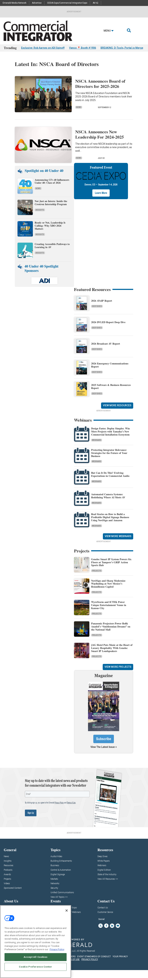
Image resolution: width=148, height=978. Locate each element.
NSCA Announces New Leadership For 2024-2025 (99, 134)
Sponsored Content (13, 888)
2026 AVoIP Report (101, 301)
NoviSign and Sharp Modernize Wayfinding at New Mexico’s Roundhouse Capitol (108, 584)
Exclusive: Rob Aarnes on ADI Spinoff (43, 47)
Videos (7, 883)
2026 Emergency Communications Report (109, 365)
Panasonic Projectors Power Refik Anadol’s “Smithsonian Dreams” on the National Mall (110, 626)
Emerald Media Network (14, 3)
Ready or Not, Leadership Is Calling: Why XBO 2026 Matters (50, 226)
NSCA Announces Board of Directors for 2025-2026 (100, 83)
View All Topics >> (59, 897)
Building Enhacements (61, 861)
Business (55, 865)
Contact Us (102, 908)
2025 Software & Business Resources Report (111, 386)
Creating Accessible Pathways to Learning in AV (52, 245)
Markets (54, 879)
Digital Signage (58, 874)
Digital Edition (104, 870)
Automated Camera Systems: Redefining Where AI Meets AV (108, 495)
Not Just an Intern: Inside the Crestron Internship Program (51, 202)
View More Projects (118, 666)
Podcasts (8, 870)
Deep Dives (97, 306)
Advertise (37, 3)
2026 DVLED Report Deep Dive (108, 322)
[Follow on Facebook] (106, 926)
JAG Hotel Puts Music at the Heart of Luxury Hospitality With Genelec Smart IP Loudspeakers (111, 648)
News (78, 107)
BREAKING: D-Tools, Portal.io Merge (122, 47)
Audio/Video (56, 856)
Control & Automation (61, 870)
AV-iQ (95, 3)
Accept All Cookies (35, 957)
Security (54, 888)
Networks (55, 883)
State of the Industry (106, 874)
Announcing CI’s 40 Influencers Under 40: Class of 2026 (52, 181)
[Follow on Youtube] (118, 926)
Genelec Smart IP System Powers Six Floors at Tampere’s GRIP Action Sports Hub (111, 562)
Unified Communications (62, 892)
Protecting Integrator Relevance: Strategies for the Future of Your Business (109, 453)
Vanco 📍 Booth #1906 (82, 47)
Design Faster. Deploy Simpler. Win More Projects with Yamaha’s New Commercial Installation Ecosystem (110, 431)
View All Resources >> (107, 879)
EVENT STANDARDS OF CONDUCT (94, 956)
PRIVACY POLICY (89, 959)
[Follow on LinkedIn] (112, 926)
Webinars (96, 440)
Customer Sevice (105, 912)
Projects (96, 571)
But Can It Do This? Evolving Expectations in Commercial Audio (110, 474)
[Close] (67, 910)
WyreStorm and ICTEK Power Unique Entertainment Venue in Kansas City (108, 605)
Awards (7, 874)
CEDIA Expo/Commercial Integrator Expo (67, 3)
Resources (8, 865)
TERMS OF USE (72, 959)
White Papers (103, 861)
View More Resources (117, 405)
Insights (40, 210)
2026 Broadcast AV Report (105, 343)
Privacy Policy (57, 949)
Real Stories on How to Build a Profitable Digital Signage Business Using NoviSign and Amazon (110, 517)
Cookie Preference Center (35, 966)
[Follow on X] (100, 926)
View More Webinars (118, 536)
